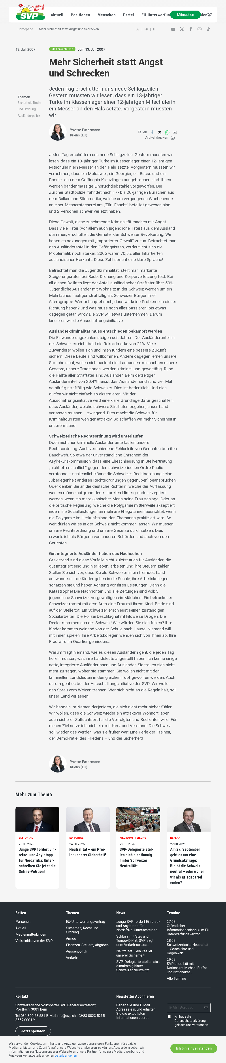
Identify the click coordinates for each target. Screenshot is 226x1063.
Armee (71, 938)
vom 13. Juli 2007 (91, 49)
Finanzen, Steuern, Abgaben (87, 945)
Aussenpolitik (76, 951)
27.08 (171, 922)
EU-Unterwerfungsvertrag (164, 14)
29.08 (171, 959)
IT (154, 29)
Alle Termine (176, 978)
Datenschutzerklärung (190, 1020)
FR (146, 29)
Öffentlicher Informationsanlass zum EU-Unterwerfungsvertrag (189, 930)
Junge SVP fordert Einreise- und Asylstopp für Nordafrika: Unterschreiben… (138, 926)
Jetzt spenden (33, 1031)
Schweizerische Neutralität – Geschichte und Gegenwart (187, 949)
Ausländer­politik (29, 115)
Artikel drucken (156, 137)
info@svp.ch (66, 1016)
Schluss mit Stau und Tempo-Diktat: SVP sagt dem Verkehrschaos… (134, 940)
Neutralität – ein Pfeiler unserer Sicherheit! (87, 852)
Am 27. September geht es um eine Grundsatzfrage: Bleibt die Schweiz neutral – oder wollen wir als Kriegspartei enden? (187, 866)
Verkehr (72, 958)
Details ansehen (66, 1055)
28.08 (171, 940)
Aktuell (20, 928)
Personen (22, 922)
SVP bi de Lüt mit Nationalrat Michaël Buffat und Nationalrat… (187, 968)
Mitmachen (185, 15)
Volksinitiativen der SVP (34, 941)
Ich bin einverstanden (194, 1048)
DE (137, 29)
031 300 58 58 (32, 1016)
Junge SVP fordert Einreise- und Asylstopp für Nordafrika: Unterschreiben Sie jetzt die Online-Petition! (37, 860)
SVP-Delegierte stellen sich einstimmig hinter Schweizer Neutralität (136, 857)
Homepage (25, 29)
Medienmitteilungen (30, 934)
